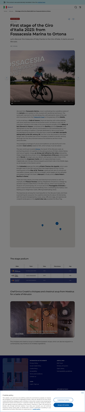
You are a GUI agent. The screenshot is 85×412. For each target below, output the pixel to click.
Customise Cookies (63, 400)
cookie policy (36, 409)
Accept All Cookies (63, 405)
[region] (42, 401)
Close (82, 392)
